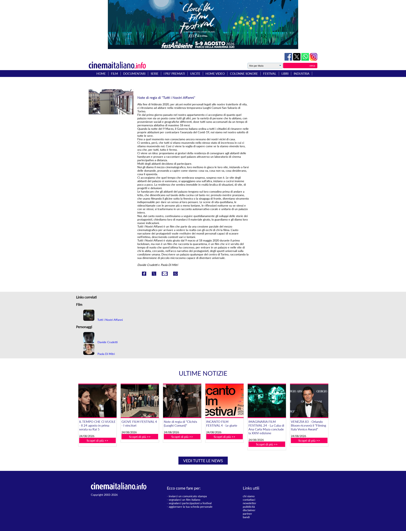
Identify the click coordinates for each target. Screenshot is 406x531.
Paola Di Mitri (106, 354)
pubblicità (249, 506)
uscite (195, 73)
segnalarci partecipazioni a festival (190, 503)
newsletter (249, 503)
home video (215, 73)
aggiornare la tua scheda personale (191, 506)
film (114, 73)
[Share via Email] (165, 274)
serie (154, 73)
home (101, 73)
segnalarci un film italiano (184, 499)
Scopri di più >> (97, 440)
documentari (134, 73)
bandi (246, 517)
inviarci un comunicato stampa (188, 496)
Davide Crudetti (107, 342)
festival (269, 73)
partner (247, 513)
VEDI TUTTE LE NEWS (203, 460)
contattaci (249, 499)
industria (301, 73)
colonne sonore (244, 73)
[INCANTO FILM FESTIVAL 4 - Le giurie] (224, 401)
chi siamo (249, 496)
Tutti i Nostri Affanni (110, 319)
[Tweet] (297, 59)
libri (285, 73)
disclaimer (249, 510)
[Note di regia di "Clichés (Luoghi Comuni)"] (182, 401)
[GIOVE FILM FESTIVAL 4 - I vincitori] (140, 401)
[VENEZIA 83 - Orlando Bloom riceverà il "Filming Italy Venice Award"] (309, 401)
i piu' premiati (174, 73)
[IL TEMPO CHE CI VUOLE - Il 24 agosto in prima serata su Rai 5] (97, 401)
